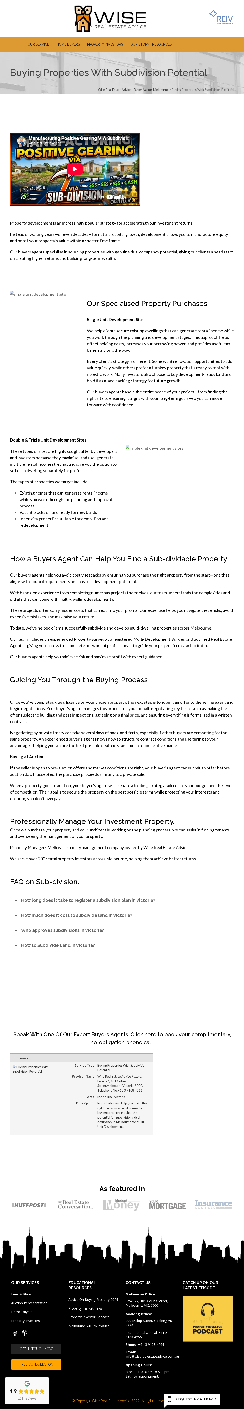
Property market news (85, 1308)
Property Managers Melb (33, 847)
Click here (143, 1034)
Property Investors (25, 1320)
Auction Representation (29, 1303)
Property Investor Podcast (88, 1317)
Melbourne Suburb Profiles (88, 1326)
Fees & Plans (21, 1294)
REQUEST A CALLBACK (194, 1399)
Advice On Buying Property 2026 (93, 1299)
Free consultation (36, 1364)
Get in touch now (36, 1349)
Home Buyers (21, 1312)
